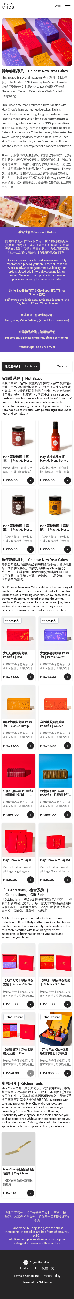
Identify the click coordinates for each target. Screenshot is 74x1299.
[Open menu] (68, 5)
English (24, 1268)
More (60, 366)
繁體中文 (48, 1268)
